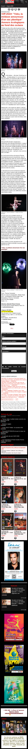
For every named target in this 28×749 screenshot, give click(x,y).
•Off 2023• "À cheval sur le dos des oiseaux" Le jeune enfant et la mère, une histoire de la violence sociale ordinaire (14, 380)
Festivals (12, 403)
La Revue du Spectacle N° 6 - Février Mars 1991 (19, 506)
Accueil (3, 6)
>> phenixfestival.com (7, 307)
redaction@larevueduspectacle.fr (14, 713)
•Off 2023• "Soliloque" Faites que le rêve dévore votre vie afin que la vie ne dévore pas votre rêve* (13, 387)
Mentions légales (14, 711)
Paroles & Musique (22, 403)
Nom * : (4, 336)
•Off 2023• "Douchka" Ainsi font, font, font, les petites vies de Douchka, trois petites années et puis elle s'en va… (13, 384)
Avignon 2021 (10, 407)
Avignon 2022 (16, 407)
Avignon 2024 (5, 408)
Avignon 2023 (10, 6)
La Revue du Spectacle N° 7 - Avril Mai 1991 (7, 533)
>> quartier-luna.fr (6, 319)
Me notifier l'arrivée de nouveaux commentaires (14, 367)
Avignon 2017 (5, 404)
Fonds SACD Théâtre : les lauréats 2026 (12, 421)
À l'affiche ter (11, 408)
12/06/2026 (4, 595)
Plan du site (5, 714)
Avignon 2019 (16, 404)
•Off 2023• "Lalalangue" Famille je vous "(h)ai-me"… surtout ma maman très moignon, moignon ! (13, 392)
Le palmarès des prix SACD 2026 (10, 429)
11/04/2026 (4, 607)
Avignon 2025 (16, 408)
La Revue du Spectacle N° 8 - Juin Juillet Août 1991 (19, 533)
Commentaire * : (6, 351)
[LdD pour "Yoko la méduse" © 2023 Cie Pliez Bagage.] (14, 52)
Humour (8, 403)
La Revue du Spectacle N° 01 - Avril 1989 (7, 479)
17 (16, 399)
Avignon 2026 (22, 408)
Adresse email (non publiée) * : (9, 341)
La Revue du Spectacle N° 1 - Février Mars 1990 (6, 506)
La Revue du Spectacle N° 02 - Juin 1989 (20, 479)
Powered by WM (21, 714)
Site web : (4, 346)
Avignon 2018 (11, 404)
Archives (6, 407)
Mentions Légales (6, 417)
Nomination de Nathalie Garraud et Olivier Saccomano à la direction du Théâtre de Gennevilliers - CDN (12, 440)
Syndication (14, 714)
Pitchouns (16, 403)
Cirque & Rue (4, 403)
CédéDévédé (22, 404)
